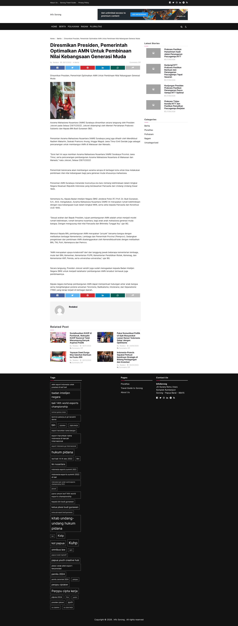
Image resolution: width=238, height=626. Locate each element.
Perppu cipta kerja (65, 591)
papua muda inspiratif (59, 555)
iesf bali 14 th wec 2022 (62, 459)
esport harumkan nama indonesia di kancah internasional (62, 438)
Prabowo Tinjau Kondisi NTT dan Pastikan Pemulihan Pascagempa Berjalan (174, 105)
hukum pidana (62, 452)
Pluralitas (96, 26)
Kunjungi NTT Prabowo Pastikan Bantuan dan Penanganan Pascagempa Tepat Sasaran (173, 71)
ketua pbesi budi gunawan (65, 507)
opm (70, 550)
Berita (62, 26)
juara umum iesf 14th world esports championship (64, 495)
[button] (181, 26)
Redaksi (56, 62)
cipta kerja (74, 425)
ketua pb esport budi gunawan (62, 512)
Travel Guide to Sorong (132, 388)
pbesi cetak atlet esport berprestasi (62, 567)
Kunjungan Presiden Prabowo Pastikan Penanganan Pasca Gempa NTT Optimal (174, 89)
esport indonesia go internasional (64, 446)
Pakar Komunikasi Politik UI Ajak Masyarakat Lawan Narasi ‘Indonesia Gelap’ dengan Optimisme (128, 338)
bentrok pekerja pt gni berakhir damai (64, 418)
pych (70, 602)
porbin (75, 597)
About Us (54, 3)
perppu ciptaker (60, 584)
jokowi (54, 489)
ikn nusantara (58, 464)
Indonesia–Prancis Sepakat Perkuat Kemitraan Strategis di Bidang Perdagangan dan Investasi (127, 357)
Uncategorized (151, 142)
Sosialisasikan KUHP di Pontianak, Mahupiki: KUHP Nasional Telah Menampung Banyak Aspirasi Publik (81, 338)
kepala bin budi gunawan (63, 501)
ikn (77, 458)
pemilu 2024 (58, 574)
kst (53, 536)
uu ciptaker (55, 607)
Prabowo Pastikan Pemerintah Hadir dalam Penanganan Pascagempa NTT (173, 53)
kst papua (58, 543)
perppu (75, 579)
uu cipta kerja (68, 607)
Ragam (84, 26)
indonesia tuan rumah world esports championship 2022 (63, 483)
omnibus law (58, 549)
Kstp (61, 535)
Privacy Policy (83, 3)
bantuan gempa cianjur (59, 412)
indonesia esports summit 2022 (64, 469)
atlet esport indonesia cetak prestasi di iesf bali (63, 385)
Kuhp (73, 543)
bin (53, 425)
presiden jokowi (58, 602)
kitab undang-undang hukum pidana (63, 523)
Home (54, 26)
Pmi (67, 597)
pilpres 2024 (57, 597)
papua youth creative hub (65, 560)
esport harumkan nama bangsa (63, 431)
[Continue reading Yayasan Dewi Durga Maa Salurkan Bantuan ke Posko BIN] (58, 356)
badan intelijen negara (61, 394)
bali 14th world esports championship (65, 405)
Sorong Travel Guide (68, 3)
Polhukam (73, 26)
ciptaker (63, 425)
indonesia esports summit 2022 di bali (65, 475)
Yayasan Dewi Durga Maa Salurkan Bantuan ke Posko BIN (80, 354)
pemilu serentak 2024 (60, 579)
